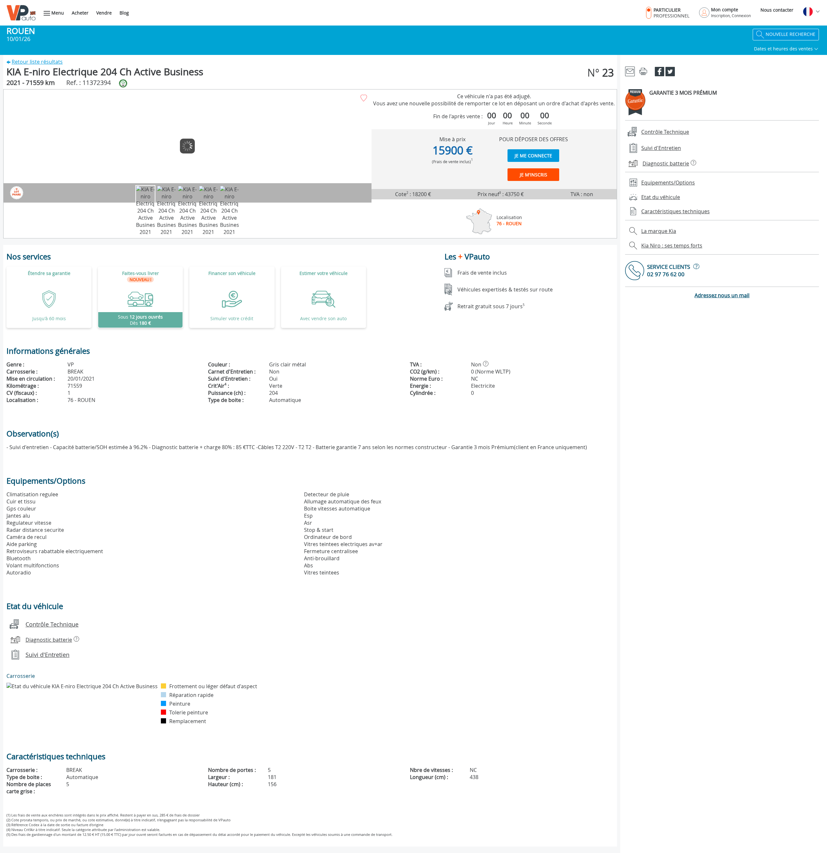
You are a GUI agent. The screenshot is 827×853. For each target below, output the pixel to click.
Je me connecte (533, 156)
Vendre (104, 13)
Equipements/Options (668, 182)
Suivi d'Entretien (47, 654)
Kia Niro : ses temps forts (671, 245)
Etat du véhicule (660, 197)
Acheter (80, 13)
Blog (124, 13)
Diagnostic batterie (49, 639)
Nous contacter (776, 10)
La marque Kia (658, 231)
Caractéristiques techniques (675, 211)
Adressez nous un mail (722, 295)
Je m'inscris (533, 175)
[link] (140, 297)
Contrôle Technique (52, 624)
